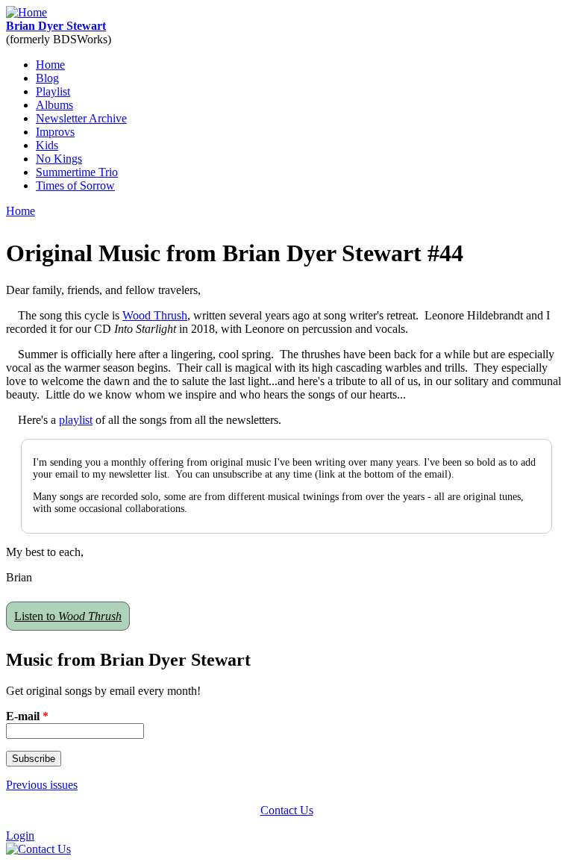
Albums (54, 105)
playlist (76, 419)
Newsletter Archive (81, 118)
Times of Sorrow (75, 185)
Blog (47, 78)
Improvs (55, 131)
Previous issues (42, 784)
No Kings (59, 158)
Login (20, 835)
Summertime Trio (77, 172)
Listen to (68, 616)
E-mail (27, 716)
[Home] (26, 12)
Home (50, 64)
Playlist (53, 91)
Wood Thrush (154, 315)
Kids (47, 145)
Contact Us (286, 810)
